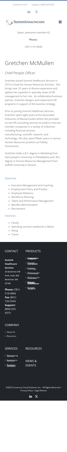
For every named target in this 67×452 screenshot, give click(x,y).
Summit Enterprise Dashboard (32, 263)
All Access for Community (33, 273)
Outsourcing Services (12, 356)
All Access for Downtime (33, 278)
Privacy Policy (26, 390)
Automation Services (12, 360)
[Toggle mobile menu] (60, 22)
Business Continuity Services (11, 366)
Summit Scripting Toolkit (31, 288)
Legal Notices (40, 390)
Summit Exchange (31, 268)
